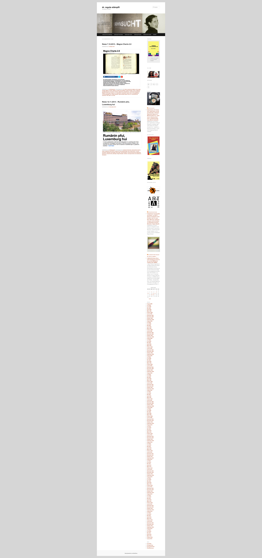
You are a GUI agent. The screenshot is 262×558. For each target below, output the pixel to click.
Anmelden (149, 543)
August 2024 (149, 338)
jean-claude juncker (132, 151)
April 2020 (149, 413)
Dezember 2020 (150, 401)
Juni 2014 (149, 514)
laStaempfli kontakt (147, 34)
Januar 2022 (149, 383)
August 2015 (149, 494)
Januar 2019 (149, 435)
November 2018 (150, 437)
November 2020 (150, 403)
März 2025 (149, 328)
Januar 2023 (149, 365)
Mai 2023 (149, 360)
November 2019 (150, 420)
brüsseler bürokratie (127, 150)
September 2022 (150, 371)
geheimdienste (126, 91)
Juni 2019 (149, 427)
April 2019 (149, 430)
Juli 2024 (149, 339)
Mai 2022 (149, 377)
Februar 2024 (150, 347)
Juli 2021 (149, 391)
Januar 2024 (149, 348)
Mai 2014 (149, 515)
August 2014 (149, 511)
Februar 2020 (150, 416)
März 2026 (149, 311)
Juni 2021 (149, 393)
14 (154, 293)
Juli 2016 (149, 478)
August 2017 (149, 459)
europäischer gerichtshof (109, 151)
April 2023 (149, 361)
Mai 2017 (149, 463)
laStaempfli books (137, 34)
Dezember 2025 (150, 315)
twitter (109, 95)
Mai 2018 (149, 446)
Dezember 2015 (150, 488)
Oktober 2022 (150, 370)
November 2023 (150, 351)
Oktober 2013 (150, 525)
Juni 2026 (149, 306)
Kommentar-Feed (150, 546)
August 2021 (149, 390)
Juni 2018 (149, 445)
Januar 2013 (149, 538)
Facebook (112, 91)
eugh (134, 90)
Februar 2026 (150, 312)
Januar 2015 (149, 504)
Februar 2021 (150, 399)
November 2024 (150, 334)
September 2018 (150, 440)
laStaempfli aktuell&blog (107, 34)
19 (151, 294)
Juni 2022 (149, 375)
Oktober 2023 (150, 352)
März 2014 (149, 518)
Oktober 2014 (150, 508)
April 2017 (149, 465)
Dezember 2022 (150, 367)
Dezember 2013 (150, 522)
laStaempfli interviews (118, 34)
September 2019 (150, 423)
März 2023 (149, 363)
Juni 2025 (149, 324)
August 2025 (149, 321)
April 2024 (149, 344)
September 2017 (150, 458)
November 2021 (150, 386)
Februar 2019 (150, 433)
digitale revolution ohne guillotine (119, 90)
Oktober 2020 (150, 404)
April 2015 (149, 499)
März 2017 (149, 466)
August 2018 (149, 442)
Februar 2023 (150, 364)
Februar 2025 (150, 329)
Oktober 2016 (150, 473)
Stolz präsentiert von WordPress (131, 553)
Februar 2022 (150, 381)
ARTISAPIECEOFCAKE (152, 212)
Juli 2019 (149, 426)
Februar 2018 (150, 450)
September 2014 (150, 509)
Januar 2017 (149, 469)
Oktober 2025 (150, 318)
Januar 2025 (149, 331)
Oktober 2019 (150, 422)
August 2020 (149, 407)
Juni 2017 (149, 462)
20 (153, 294)
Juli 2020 (149, 409)
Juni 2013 (149, 531)
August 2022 (149, 373)
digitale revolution (109, 90)
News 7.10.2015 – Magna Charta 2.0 (116, 44)
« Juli (150, 298)
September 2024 (150, 337)
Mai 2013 (149, 533)
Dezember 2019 (150, 419)
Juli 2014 (149, 512)
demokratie (129, 89)
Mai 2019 (149, 429)
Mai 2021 (149, 394)
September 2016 (150, 475)
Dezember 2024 (150, 332)
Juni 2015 (149, 496)
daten (126, 89)
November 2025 (150, 316)
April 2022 (149, 378)
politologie (115, 153)
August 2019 (149, 424)
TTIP (107, 95)
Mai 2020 (149, 411)
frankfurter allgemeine (118, 91)
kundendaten (118, 93)
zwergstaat (104, 154)
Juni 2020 (149, 410)
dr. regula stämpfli (111, 7)
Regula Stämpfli (115, 94)
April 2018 (149, 448)
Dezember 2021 (150, 384)
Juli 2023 (149, 357)
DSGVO (154, 34)
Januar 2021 (149, 400)
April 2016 (149, 482)
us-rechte (113, 95)
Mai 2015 (149, 498)
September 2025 (150, 319)
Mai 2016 (149, 481)
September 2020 (150, 406)
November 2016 (150, 472)
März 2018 (149, 449)
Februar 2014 (150, 520)
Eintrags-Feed (150, 545)
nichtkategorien (112, 89)
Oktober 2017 (150, 456)
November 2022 (150, 368)
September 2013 (150, 527)
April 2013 (149, 534)
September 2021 (150, 388)
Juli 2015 (149, 495)
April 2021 (149, 396)
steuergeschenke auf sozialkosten (134, 153)
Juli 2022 (149, 374)
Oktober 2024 (150, 335)
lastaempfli (124, 93)
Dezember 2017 (150, 453)
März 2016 (149, 484)
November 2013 (150, 524)
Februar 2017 (150, 468)
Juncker (137, 151)
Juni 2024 (149, 341)
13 (153, 293)
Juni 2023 (149, 358)
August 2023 (149, 355)
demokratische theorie (136, 150)
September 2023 (150, 354)
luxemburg (104, 152)
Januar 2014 (149, 521)
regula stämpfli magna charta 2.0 (124, 94)
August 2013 (149, 528)
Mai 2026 (149, 308)
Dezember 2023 (150, 350)
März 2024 (149, 345)
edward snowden (129, 90)
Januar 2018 (149, 452)
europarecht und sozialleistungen (121, 151)
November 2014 (150, 507)
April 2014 (149, 517)
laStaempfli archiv (128, 34)
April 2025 (149, 327)
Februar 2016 (150, 485)
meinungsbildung (135, 93)
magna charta (129, 93)
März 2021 (149, 397)
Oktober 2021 (150, 387)
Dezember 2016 (150, 471)
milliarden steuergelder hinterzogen (113, 152)
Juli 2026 (149, 305)
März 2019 (149, 432)
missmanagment (124, 152)
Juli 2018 (149, 443)
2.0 (123, 89)
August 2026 (149, 303)
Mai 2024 (149, 342)
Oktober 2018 (150, 439)
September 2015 (150, 492)
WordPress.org (150, 548)
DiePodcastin (151, 108)
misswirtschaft (109, 153)
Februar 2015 (150, 502)
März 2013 (149, 535)
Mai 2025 (149, 325)
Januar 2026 (149, 313)
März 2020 (149, 414)
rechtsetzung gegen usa (106, 94)
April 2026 (149, 309)
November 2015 (150, 489)
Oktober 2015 (150, 491)
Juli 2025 (149, 322)
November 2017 (150, 455)
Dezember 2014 (150, 505)
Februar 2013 (150, 537)
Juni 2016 (149, 479)
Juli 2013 (149, 530)
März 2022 (149, 380)
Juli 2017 (149, 460)
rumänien (125, 153)
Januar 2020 (149, 417)
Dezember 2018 (150, 436)
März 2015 (149, 501)
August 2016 (149, 476)
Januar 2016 (149, 486)
